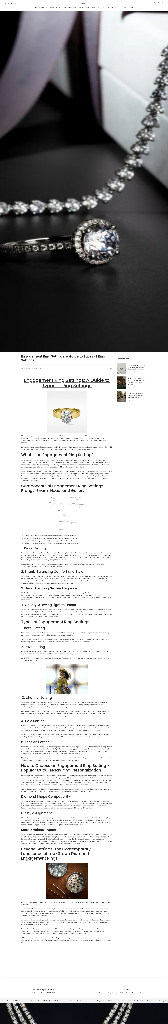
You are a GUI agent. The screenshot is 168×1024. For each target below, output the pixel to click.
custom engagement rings (69, 938)
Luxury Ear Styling (118, 993)
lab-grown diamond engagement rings (70, 929)
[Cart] (163, 3)
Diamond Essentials (132, 993)
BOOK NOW (51, 993)
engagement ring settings (32, 449)
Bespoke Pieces (145, 993)
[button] (159, 3)
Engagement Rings (105, 993)
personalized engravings (66, 776)
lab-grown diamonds (64, 909)
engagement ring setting (30, 438)
